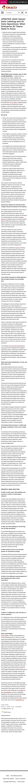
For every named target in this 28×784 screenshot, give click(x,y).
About (7, 775)
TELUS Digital (13, 102)
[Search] (19, 12)
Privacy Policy (21, 781)
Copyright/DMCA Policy (9, 781)
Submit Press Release (8, 778)
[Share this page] (26, 12)
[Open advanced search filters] (22, 12)
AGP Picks (3, 2)
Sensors (17, 247)
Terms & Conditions (20, 778)
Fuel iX (21, 667)
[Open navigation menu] (2, 12)
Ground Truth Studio (14, 346)
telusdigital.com (20, 700)
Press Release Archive (16, 775)
